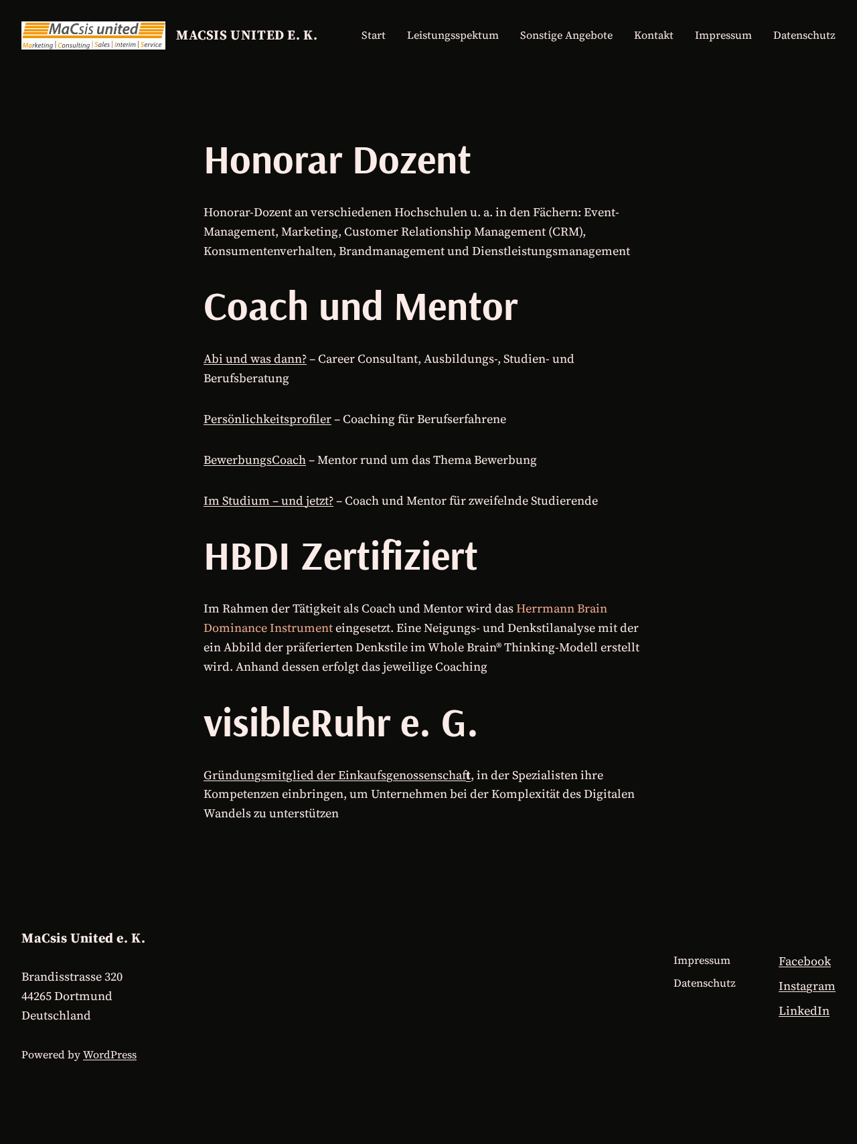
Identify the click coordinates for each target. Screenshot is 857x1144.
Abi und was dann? (255, 358)
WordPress (110, 1054)
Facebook (805, 961)
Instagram (807, 985)
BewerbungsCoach (255, 459)
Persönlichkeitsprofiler (267, 418)
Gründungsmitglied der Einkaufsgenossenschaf (335, 774)
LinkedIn (804, 1010)
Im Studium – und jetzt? (268, 500)
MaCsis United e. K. (246, 34)
